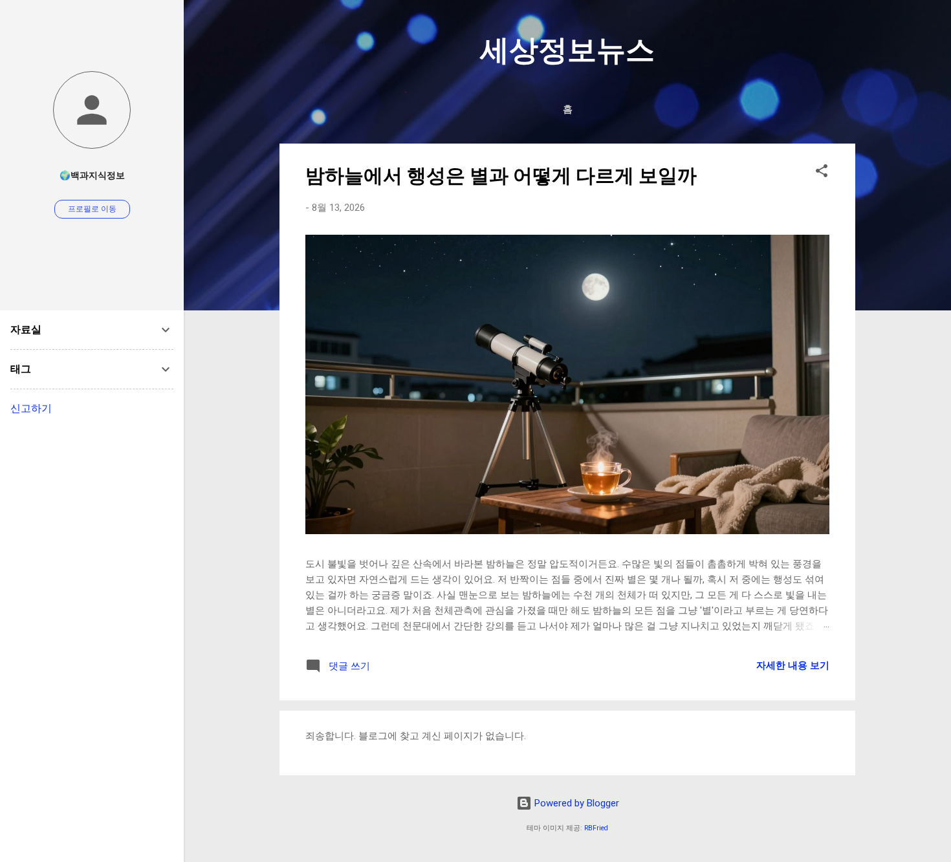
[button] (821, 173)
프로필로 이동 (92, 208)
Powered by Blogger (575, 803)
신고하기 (31, 408)
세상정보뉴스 (567, 50)
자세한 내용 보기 (792, 665)
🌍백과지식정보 (92, 175)
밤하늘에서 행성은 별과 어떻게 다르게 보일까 (501, 175)
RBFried (596, 828)
